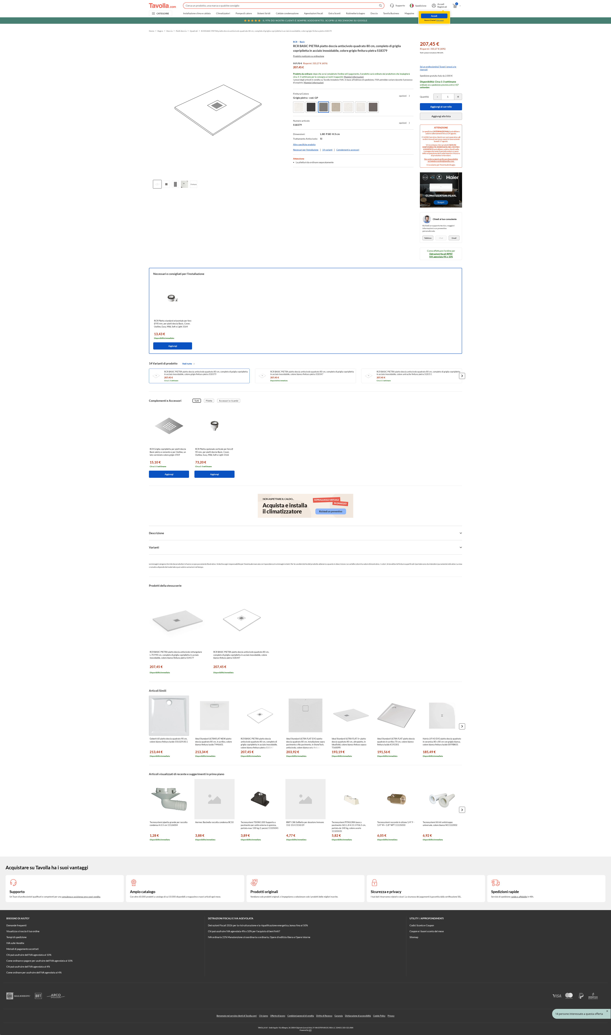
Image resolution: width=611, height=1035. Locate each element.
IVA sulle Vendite (15, 943)
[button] (462, 376)
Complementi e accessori (347, 149)
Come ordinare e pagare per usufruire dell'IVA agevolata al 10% (39, 960)
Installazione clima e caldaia (197, 13)
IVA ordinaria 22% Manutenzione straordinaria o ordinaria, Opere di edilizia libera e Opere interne (259, 937)
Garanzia (338, 1015)
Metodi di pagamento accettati (22, 948)
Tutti (196, 400)
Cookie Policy (379, 1015)
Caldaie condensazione (287, 13)
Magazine (409, 13)
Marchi (423, 13)
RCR (295, 42)
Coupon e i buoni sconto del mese (427, 931)
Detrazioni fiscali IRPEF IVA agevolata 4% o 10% (441, 255)
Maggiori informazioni (354, 77)
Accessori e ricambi (228, 400)
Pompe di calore (244, 13)
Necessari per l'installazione (305, 149)
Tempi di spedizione (16, 937)
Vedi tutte (187, 363)
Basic (302, 42)
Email (454, 238)
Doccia (374, 13)
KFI (310, 1030)
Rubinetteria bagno (355, 13)
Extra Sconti (335, 13)
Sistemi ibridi (263, 13)
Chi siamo (263, 1015)
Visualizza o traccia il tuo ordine (22, 931)
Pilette (209, 400)
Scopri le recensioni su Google (315, 20)
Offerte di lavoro (277, 1015)
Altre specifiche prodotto (304, 144)
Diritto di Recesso (324, 1015)
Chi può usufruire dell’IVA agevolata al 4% (28, 966)
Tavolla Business (391, 13)
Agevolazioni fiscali (313, 13)
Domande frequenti (16, 925)
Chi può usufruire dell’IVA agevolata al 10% (28, 954)
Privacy (391, 1015)
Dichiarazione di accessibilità (358, 1015)
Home (151, 31)
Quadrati (194, 31)
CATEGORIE (163, 13)
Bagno (160, 31)
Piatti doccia (181, 31)
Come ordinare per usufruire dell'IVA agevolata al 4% (34, 972)
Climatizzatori (223, 13)
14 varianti (327, 149)
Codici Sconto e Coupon (422, 925)
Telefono (428, 238)
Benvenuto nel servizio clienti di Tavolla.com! (237, 1015)
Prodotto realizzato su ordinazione (308, 56)
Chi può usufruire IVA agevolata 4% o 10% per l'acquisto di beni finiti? (244, 931)
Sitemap (414, 937)
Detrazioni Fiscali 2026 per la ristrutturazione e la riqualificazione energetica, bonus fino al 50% (258, 925)
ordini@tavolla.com (446, 161)
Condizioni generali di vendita (300, 1015)
